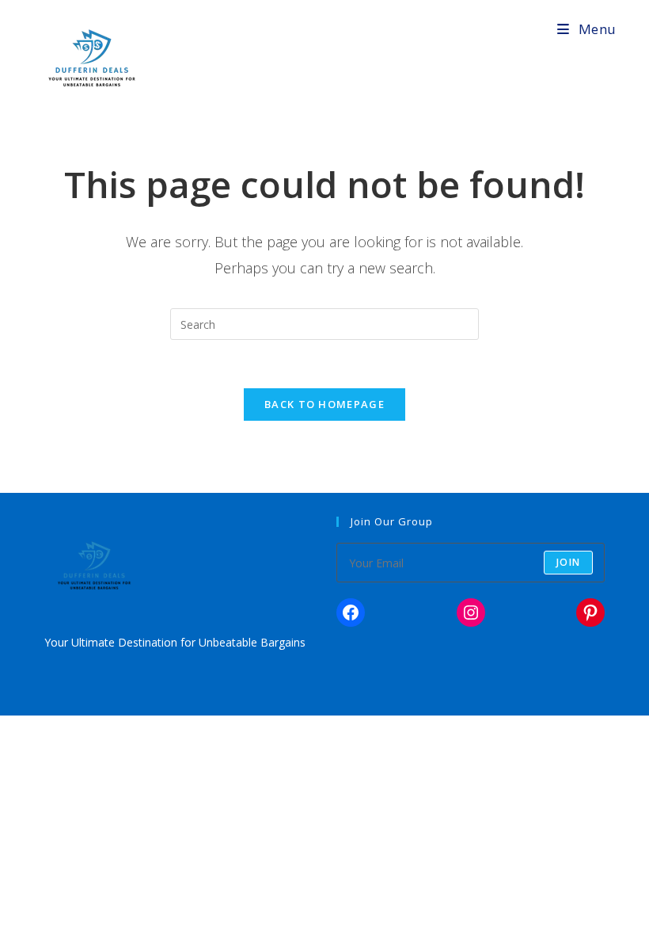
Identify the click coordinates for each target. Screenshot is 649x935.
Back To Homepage (324, 404)
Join (568, 562)
